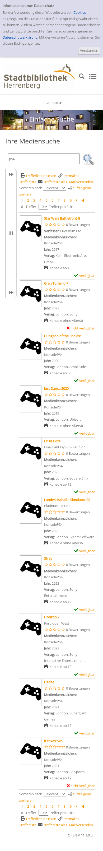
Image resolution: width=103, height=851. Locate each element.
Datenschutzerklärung (20, 37)
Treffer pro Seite (61, 206)
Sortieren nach (30, 187)
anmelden (54, 102)
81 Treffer (28, 206)
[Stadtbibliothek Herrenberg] (39, 76)
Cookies (79, 12)
